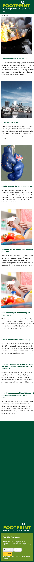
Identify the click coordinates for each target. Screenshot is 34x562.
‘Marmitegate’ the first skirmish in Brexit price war (17, 251)
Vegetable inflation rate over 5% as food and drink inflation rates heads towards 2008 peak (17, 366)
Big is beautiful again (9, 122)
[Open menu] (4, 12)
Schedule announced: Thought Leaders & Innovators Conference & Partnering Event (17, 395)
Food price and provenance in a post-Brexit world (16, 314)
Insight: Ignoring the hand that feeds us (16, 186)
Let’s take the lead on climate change (16, 340)
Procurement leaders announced (14, 59)
